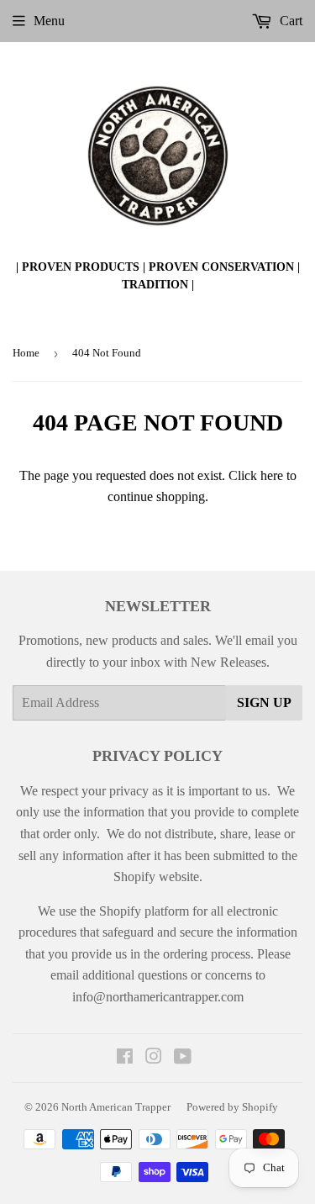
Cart (289, 20)
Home (26, 352)
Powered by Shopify (232, 1107)
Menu (49, 20)
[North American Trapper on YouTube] (183, 1058)
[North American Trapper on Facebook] (125, 1058)
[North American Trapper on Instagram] (153, 1058)
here (271, 475)
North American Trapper (116, 1107)
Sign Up (264, 702)
